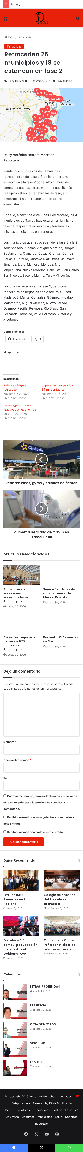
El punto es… (23, 1110)
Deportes (71, 1116)
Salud (58, 1116)
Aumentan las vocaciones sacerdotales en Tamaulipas (46, 4)
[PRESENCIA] (15, 1011)
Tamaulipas (24, 37)
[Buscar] (78, 19)
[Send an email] (26, 81)
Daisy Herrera (16, 81)
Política (57, 1110)
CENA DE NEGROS (43, 1024)
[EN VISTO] (15, 1068)
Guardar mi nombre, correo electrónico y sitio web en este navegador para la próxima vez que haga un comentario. (41, 802)
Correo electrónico (17, 760)
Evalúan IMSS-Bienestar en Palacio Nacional (19, 899)
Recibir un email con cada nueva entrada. (35, 832)
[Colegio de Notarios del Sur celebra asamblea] (62, 880)
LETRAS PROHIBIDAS (45, 986)
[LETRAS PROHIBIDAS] (15, 992)
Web (6, 778)
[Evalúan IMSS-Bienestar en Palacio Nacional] (21, 880)
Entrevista (71, 1110)
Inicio (11, 37)
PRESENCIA (38, 1005)
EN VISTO (37, 1062)
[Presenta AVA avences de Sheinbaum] (61, 623)
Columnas (12, 1116)
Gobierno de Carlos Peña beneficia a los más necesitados (59, 944)
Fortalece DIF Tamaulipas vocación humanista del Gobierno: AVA (20, 947)
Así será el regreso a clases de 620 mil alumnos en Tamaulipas (19, 643)
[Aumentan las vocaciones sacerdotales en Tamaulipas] (21, 575)
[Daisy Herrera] (41, 18)
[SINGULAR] (15, 1049)
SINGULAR (37, 1043)
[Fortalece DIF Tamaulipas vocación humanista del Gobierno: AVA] (21, 926)
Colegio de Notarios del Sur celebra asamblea (59, 899)
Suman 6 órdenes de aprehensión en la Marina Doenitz (59, 593)
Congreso (28, 1116)
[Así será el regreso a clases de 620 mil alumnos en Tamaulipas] (21, 623)
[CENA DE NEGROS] (15, 1030)
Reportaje (41, 1123)
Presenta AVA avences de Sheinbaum (60, 639)
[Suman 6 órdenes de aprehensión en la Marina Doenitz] (61, 575)
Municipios (45, 1116)
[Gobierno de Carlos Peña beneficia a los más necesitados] (62, 926)
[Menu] (5, 19)
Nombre (9, 742)
